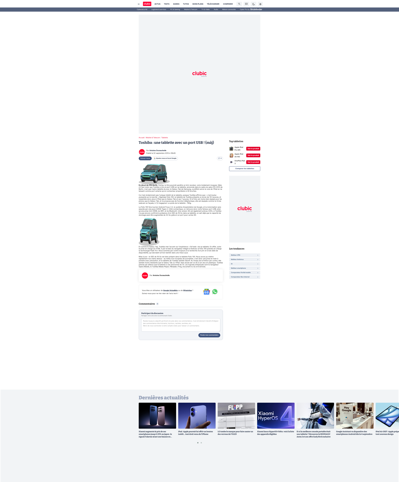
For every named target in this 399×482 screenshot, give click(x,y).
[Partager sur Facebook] (394, 464)
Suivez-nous (145, 158)
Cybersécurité (142, 9)
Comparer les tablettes (244, 168)
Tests (166, 4)
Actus (157, 4)
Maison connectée (229, 9)
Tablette (164, 137)
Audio (216, 9)
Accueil (141, 137)
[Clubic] (147, 4)
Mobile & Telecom (190, 9)
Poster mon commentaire (209, 335)
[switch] (253, 4)
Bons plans (198, 4)
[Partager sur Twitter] (394, 471)
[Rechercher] (239, 4)
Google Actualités (170, 290)
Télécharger (213, 4)
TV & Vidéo (205, 9)
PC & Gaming (175, 9)
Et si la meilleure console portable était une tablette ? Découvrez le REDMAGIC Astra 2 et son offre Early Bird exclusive (314, 434)
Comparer (228, 4)
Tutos (186, 4)
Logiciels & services (158, 9)
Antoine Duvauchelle (157, 150)
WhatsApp (187, 290)
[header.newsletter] (246, 4)
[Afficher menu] (138, 4)
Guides (176, 4)
